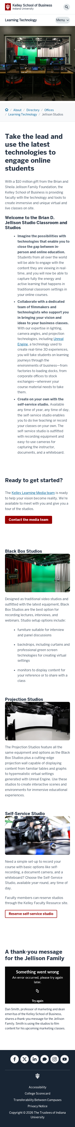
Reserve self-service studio (31, 914)
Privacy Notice (38, 1106)
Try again (37, 1001)
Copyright (15, 1113)
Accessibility (37, 1087)
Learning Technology (21, 20)
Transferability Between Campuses (37, 1100)
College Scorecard (37, 1093)
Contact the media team (28, 520)
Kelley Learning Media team (33, 493)
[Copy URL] (37, 991)
